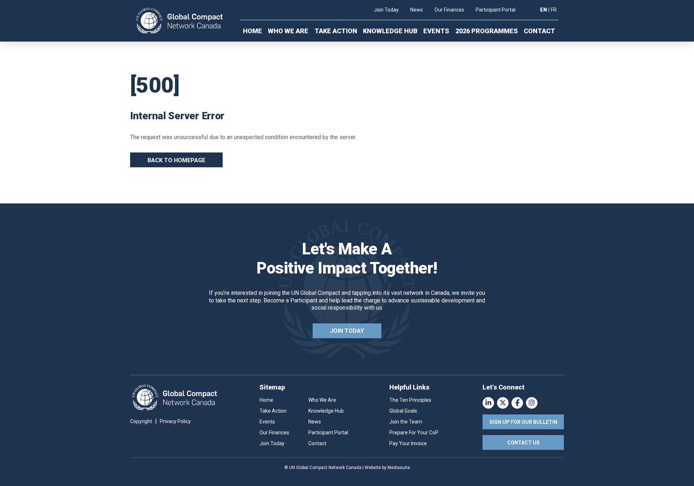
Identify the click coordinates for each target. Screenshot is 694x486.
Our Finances (449, 10)
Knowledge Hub (390, 31)
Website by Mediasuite (387, 467)
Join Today (386, 10)
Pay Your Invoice (408, 443)
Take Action (335, 31)
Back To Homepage (176, 160)
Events (436, 31)
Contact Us (523, 443)
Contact (539, 31)
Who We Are (288, 31)
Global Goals (403, 411)
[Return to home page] (179, 21)
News (416, 10)
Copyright (141, 421)
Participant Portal (495, 10)
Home (252, 31)
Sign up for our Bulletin (523, 422)
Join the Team (405, 422)
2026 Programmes (486, 31)
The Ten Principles (410, 400)
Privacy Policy (175, 421)
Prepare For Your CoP (413, 432)
